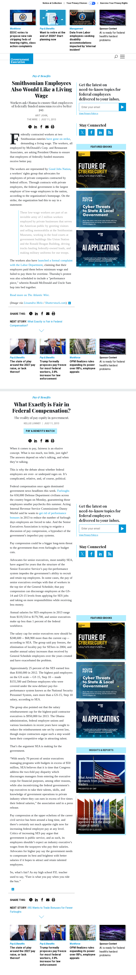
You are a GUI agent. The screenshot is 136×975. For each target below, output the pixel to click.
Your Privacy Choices (77, 3)
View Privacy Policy (88, 113)
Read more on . (30, 295)
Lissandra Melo (33, 302)
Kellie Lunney (32, 423)
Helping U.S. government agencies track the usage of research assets (96, 822)
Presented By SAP (87, 789)
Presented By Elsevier (90, 830)
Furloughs (63, 490)
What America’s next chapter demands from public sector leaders (96, 781)
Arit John (41, 115)
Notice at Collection (52, 3)
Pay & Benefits (42, 76)
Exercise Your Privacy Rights (114, 3)
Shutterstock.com (55, 302)
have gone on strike (58, 138)
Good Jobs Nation (59, 169)
